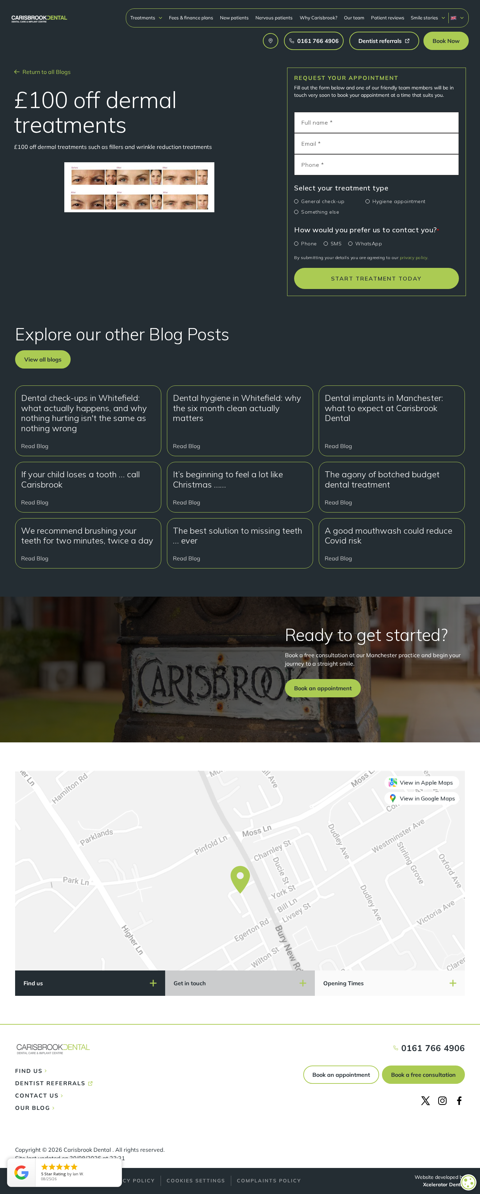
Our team (354, 17)
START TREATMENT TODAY (376, 278)
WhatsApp (368, 243)
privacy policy (413, 257)
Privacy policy (129, 1180)
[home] (39, 15)
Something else (320, 211)
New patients (234, 17)
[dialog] (468, 1182)
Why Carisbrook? (318, 17)
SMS (336, 243)
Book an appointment (341, 1074)
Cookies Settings (196, 1180)
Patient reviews (387, 17)
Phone (309, 243)
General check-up (322, 201)
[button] (147, 17)
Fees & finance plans (191, 17)
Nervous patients (274, 17)
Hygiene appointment (399, 201)
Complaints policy (269, 1180)
